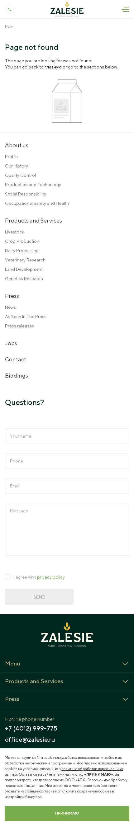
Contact (15, 359)
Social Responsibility (25, 193)
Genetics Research (24, 278)
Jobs (11, 343)
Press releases (19, 325)
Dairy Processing (22, 250)
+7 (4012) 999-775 (31, 728)
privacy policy (51, 577)
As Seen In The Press (25, 316)
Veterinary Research (25, 259)
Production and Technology (33, 184)
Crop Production (22, 241)
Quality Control (20, 175)
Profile (11, 156)
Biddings (16, 375)
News (10, 307)
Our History (16, 165)
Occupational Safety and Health (37, 203)
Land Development (24, 269)
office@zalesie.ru (30, 739)
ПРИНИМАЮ (67, 813)
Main (9, 26)
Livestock (14, 231)
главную (53, 66)
